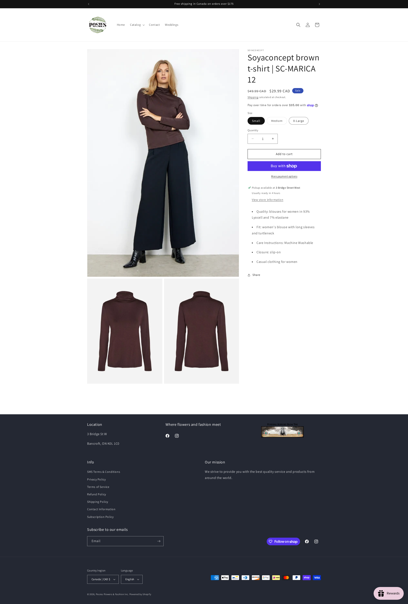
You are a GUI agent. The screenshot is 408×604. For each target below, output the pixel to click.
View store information (267, 200)
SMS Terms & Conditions (103, 472)
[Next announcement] (319, 4)
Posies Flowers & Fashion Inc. (112, 594)
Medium (279, 122)
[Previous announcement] (88, 4)
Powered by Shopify (140, 594)
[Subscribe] (158, 541)
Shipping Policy (97, 502)
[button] (137, 24)
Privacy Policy (96, 479)
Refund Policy (96, 494)
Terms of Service (98, 487)
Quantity (253, 130)
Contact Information (101, 509)
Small (256, 121)
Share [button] (256, 275)
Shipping (253, 97)
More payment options (284, 176)
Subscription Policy (100, 517)
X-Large (298, 121)
